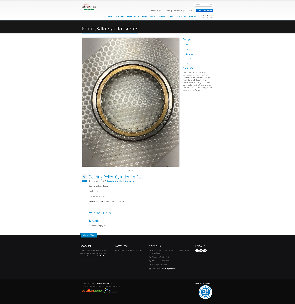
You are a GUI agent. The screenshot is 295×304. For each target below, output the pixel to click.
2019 (188, 44)
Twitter (207, 15)
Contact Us (181, 16)
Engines (153, 16)
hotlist (109, 181)
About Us (192, 16)
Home (110, 16)
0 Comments (129, 181)
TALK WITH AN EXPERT (205, 11)
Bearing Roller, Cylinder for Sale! (117, 177)
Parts (144, 16)
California (189, 54)
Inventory (120, 16)
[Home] (89, 6)
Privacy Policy (207, 283)
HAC (187, 63)
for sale (119, 181)
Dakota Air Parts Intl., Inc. (104, 283)
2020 (188, 49)
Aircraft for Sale (166, 16)
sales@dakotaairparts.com (166, 269)
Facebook (203, 15)
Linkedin (211, 15)
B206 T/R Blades (133, 16)
